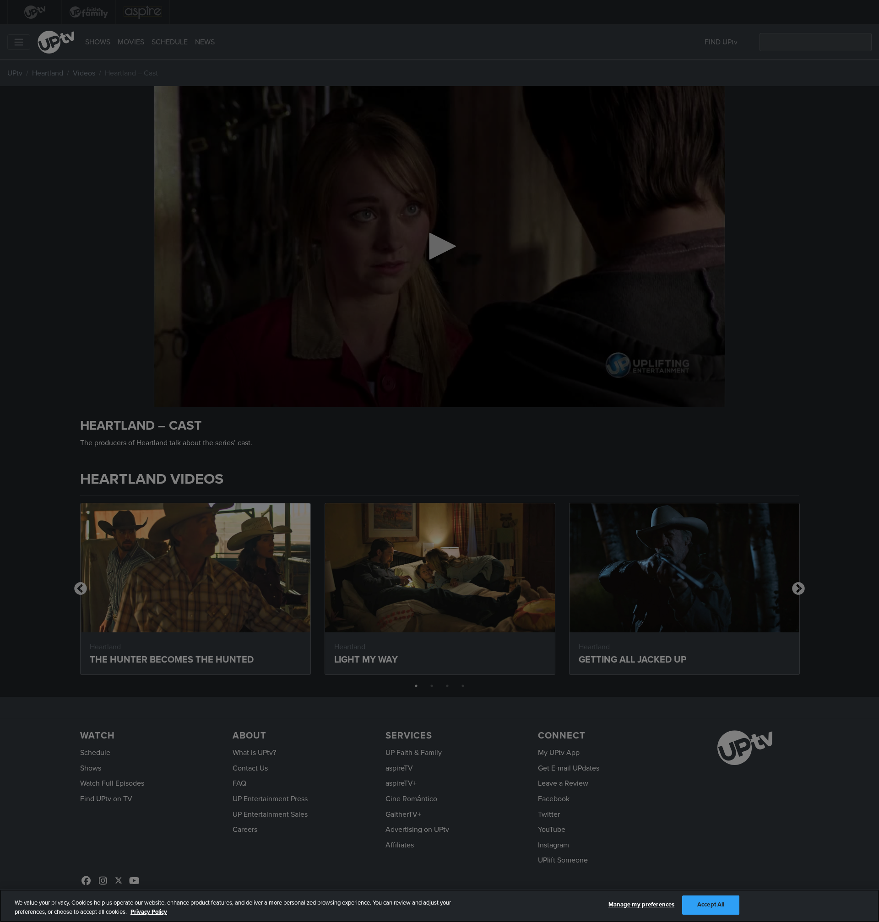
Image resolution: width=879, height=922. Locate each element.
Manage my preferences (641, 904)
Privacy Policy (148, 912)
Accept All (710, 904)
